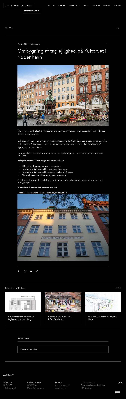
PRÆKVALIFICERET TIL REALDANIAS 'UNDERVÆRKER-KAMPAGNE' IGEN (59, 318)
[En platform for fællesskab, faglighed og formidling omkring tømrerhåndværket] (23, 302)
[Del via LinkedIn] (31, 271)
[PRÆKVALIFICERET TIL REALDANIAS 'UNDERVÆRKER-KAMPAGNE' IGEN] (63, 302)
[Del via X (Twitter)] (25, 271)
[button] (118, 28)
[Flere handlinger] (107, 44)
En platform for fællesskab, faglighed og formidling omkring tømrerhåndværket (21, 318)
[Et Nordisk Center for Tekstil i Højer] (103, 302)
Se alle (118, 288)
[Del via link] (37, 271)
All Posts (8, 28)
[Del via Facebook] (18, 271)
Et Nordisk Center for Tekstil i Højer (102, 318)
